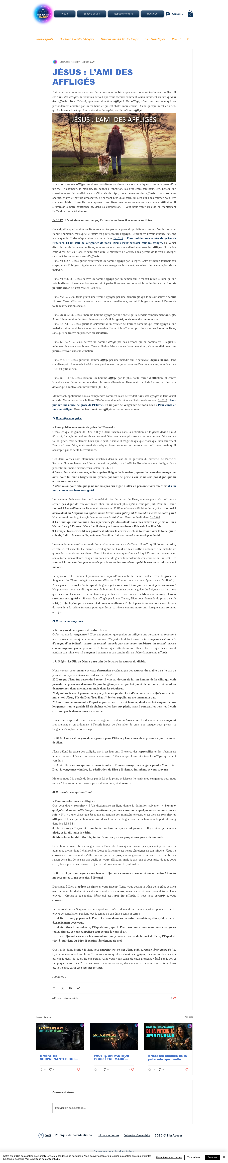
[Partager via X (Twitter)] (62, 987)
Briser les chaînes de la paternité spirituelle (167, 1057)
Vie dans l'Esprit (155, 39)
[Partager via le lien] (78, 987)
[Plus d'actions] (174, 62)
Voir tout (188, 1017)
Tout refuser (193, 1157)
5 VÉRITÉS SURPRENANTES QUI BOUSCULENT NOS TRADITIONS (57, 1057)
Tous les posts (44, 39)
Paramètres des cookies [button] (169, 1157)
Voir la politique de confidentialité (42, 1158)
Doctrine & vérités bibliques (76, 39)
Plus (174, 39)
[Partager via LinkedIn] (70, 987)
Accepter (212, 1157)
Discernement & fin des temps (119, 39)
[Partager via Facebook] (54, 987)
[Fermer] (224, 1157)
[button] (91, 14)
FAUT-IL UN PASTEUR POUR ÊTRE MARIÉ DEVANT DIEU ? (111, 1057)
